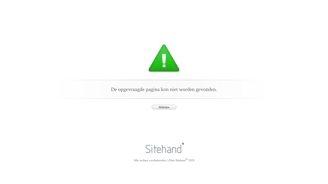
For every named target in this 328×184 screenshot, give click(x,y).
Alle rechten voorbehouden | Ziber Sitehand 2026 (164, 160)
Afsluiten (164, 107)
